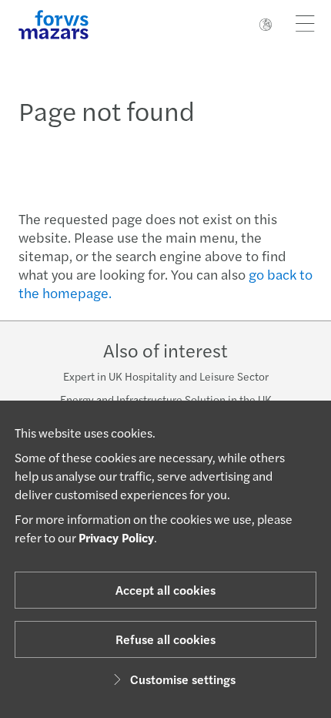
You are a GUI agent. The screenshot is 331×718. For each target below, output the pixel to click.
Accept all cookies (165, 590)
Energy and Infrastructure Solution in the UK (166, 399)
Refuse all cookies (165, 639)
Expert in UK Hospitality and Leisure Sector (166, 376)
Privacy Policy (116, 537)
